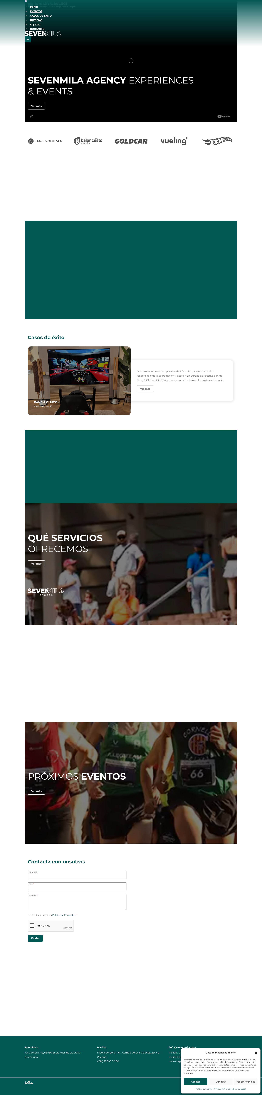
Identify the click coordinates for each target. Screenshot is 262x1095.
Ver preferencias (245, 1081)
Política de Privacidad (224, 1089)
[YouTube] (31, 1082)
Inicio (34, 6)
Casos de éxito (41, 15)
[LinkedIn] (26, 1082)
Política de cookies (204, 1089)
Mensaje (33, 895)
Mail (31, 884)
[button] (255, 1052)
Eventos (36, 11)
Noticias (36, 20)
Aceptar (195, 1081)
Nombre (33, 872)
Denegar (221, 1081)
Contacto (37, 28)
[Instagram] (29, 1082)
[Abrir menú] (28, 39)
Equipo (35, 24)
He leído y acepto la (53, 915)
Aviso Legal (240, 1089)
